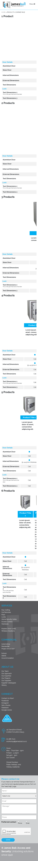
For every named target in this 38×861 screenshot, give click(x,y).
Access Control (6, 622)
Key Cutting (5, 610)
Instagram (5, 703)
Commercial (9, 639)
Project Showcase (7, 649)
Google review (6, 710)
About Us (7, 666)
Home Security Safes (9, 619)
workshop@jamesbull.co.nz (16, 741)
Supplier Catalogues (8, 683)
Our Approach (6, 673)
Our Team (5, 671)
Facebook (5, 701)
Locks (3, 617)
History (4, 685)
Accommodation (7, 658)
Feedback (5, 708)
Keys (3, 615)
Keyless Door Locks (8, 629)
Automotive (5, 644)
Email (27, 823)
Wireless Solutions (8, 631)
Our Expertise (6, 676)
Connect (7, 693)
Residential (5, 646)
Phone (20, 823)
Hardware (4, 624)
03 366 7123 (10, 739)
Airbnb (3, 656)
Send (8, 840)
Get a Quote (5, 705)
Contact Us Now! (7, 698)
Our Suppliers (6, 680)
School (4, 653)
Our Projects (5, 678)
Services (6, 605)
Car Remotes (6, 612)
